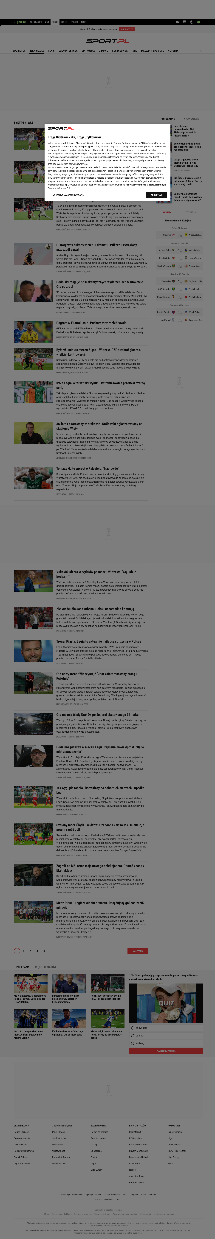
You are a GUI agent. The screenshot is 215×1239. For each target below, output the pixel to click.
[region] (107, 162)
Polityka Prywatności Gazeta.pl (141, 184)
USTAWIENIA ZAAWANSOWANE (68, 195)
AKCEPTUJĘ (157, 195)
